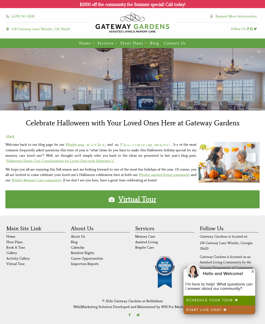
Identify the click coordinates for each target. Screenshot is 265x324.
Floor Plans (131, 43)
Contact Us (175, 43)
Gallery (11, 253)
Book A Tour (15, 247)
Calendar (77, 247)
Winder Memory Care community (36, 180)
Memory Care (145, 236)
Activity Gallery (18, 258)
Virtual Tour (137, 199)
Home (85, 43)
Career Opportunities (87, 258)
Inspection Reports (85, 264)
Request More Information (236, 16)
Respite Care (144, 247)
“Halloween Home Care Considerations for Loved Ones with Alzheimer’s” (59, 161)
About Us (78, 236)
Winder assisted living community (164, 175)
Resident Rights (82, 253)
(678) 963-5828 (20, 16)
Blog (154, 43)
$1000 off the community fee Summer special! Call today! (133, 4)
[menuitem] (86, 43)
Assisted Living (146, 242)
